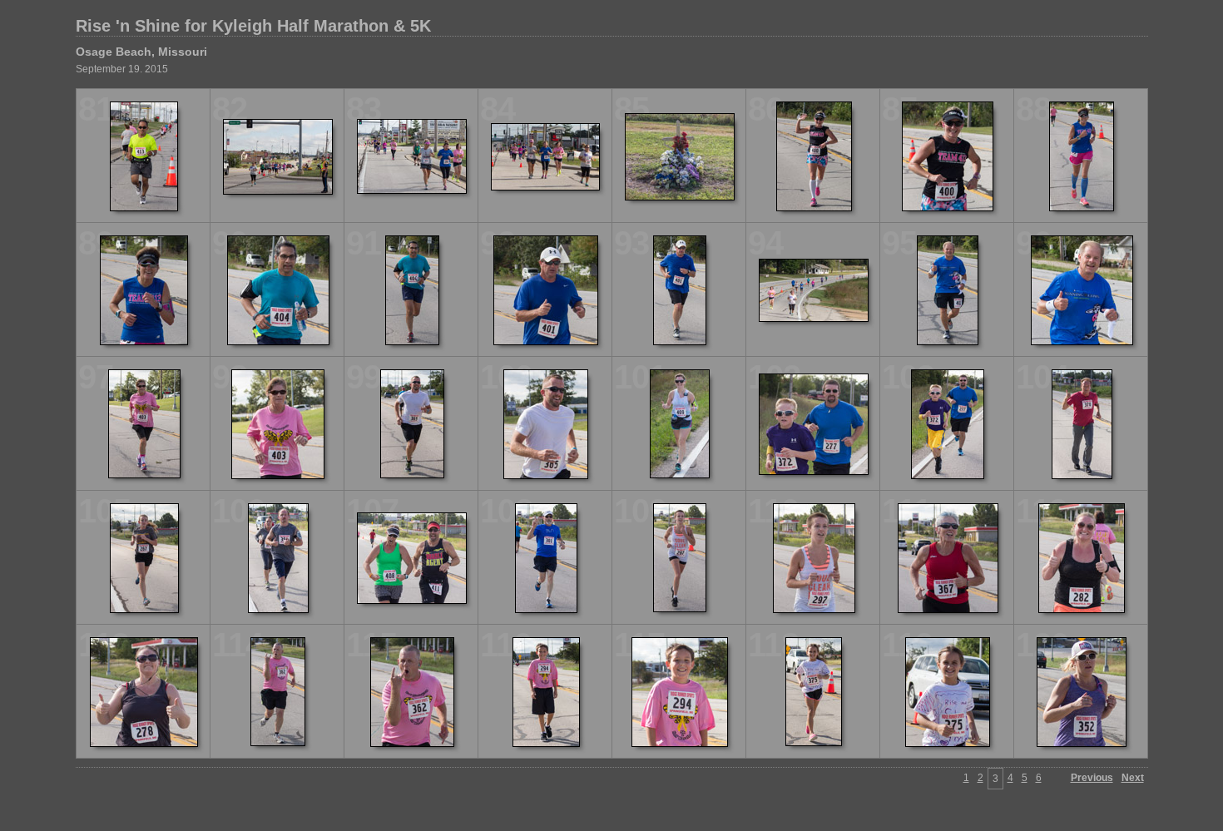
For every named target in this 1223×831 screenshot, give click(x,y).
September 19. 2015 (122, 69)
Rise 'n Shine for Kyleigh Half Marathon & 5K (253, 26)
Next (1132, 778)
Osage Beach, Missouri (141, 51)
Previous (1092, 778)
